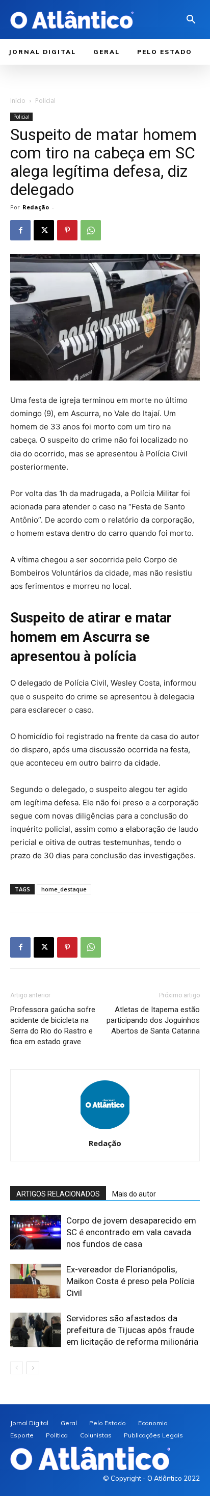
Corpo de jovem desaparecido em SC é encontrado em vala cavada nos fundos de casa (131, 1232)
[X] (44, 230)
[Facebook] (20, 230)
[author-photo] (105, 1129)
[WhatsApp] (91, 230)
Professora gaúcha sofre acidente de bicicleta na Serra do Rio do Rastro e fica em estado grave (52, 1025)
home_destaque (64, 889)
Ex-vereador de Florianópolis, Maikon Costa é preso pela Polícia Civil (130, 1281)
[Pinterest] (67, 230)
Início (17, 100)
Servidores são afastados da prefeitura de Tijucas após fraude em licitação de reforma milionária (132, 1330)
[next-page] (33, 1368)
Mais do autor (134, 1194)
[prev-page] (16, 1368)
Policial (45, 100)
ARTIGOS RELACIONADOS (58, 1194)
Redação (35, 207)
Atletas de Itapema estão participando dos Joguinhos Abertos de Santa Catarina (153, 1020)
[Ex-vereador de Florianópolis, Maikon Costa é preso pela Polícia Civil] (35, 1281)
